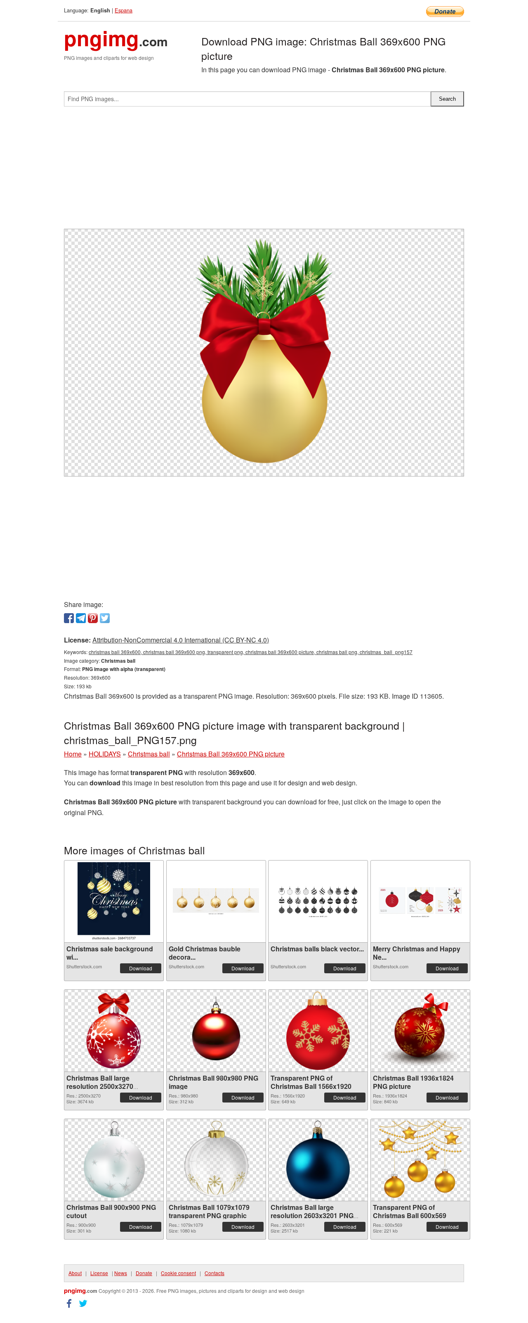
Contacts (214, 1272)
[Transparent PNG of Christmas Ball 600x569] (420, 1160)
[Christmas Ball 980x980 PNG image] (216, 1030)
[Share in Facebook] (69, 618)
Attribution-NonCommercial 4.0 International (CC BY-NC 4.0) (180, 640)
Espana (123, 10)
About (75, 1272)
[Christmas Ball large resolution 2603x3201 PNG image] (318, 1160)
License (99, 1272)
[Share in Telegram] (81, 618)
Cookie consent (178, 1272)
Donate (144, 1272)
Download (140, 968)
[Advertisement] (264, 171)
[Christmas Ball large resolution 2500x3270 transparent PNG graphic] (114, 1030)
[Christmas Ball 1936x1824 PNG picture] (420, 1030)
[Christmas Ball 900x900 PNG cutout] (114, 1160)
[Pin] (93, 618)
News (120, 1272)
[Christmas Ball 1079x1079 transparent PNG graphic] (216, 1160)
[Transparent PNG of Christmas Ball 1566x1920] (318, 1030)
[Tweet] (105, 618)
